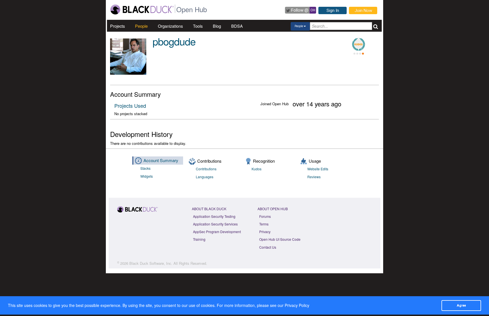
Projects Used (130, 105)
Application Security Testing (214, 216)
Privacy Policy (297, 305)
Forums (265, 216)
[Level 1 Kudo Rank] (358, 44)
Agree (461, 305)
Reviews (314, 176)
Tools (198, 26)
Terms (264, 224)
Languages (204, 176)
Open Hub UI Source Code (280, 239)
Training (199, 239)
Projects (117, 26)
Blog (217, 26)
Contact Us (267, 247)
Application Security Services (215, 224)
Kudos (256, 168)
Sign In (333, 10)
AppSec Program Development (217, 231)
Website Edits (317, 168)
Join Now (363, 10)
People (141, 26)
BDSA (237, 26)
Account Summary (160, 160)
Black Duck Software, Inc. (150, 263)
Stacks (145, 168)
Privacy (265, 231)
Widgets (146, 176)
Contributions (206, 168)
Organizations (170, 26)
